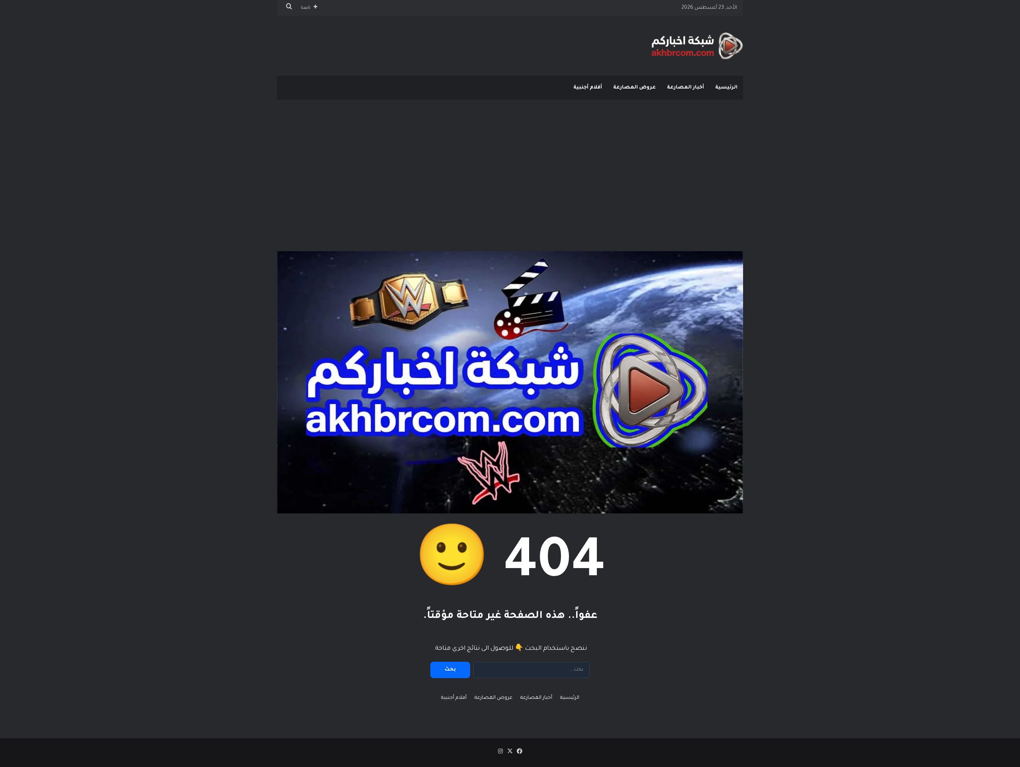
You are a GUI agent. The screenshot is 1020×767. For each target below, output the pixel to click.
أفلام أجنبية (587, 87)
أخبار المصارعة (685, 87)
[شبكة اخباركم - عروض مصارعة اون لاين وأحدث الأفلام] (697, 46)
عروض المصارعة (634, 87)
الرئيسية (726, 87)
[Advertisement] (510, 163)
